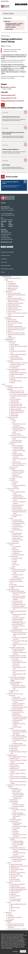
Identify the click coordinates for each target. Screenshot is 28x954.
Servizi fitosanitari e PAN (16, 404)
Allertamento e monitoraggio (20, 826)
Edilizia (14, 483)
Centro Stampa (9, 29)
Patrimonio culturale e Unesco (20, 510)
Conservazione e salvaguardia (20, 437)
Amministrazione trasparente (15, 310)
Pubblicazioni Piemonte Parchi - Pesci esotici (11, 101)
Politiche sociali (14, 556)
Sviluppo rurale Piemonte (16, 631)
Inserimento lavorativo (18, 578)
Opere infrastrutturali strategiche (18, 776)
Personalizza (15, 951)
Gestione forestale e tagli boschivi (19, 451)
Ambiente (12, 419)
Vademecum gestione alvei (7, 95)
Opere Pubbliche (14, 801)
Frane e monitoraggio (18, 844)
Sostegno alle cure (14, 868)
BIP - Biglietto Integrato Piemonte (18, 757)
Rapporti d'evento (17, 790)
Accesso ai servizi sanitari (16, 864)
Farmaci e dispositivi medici (16, 869)
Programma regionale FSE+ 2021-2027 (19, 593)
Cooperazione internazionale (17, 586)
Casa (11, 583)
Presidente (10, 281)
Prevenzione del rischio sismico (17, 848)
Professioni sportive (17, 530)
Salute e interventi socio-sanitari (19, 572)
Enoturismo (15, 541)
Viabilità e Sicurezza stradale (17, 763)
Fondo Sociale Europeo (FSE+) (17, 591)
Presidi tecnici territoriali (16, 858)
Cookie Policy (9, 948)
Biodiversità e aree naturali (16, 435)
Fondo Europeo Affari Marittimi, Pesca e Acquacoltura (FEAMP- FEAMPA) (17, 678)
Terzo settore (16, 565)
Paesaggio (12, 478)
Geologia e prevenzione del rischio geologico (18, 838)
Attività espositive (17, 507)
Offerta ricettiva (17, 538)
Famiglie (15, 561)
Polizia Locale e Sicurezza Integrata (18, 346)
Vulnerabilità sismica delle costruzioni (19, 853)
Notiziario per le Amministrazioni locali (18, 352)
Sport (11, 518)
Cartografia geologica (18, 841)
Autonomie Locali (12, 341)
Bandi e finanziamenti (13, 321)
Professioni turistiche (18, 536)
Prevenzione (13, 871)
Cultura (12, 490)
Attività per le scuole (18, 705)
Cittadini (10, 914)
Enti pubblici (10, 916)
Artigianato (13, 894)
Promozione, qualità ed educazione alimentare (18, 396)
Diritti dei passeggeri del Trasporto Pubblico (18, 761)
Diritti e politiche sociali (13, 543)
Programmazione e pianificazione (17, 823)
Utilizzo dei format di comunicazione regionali (16, 335)
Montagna (12, 469)
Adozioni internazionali (15, 579)
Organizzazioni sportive (18, 522)
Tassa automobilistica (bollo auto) (18, 904)
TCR (11, 909)
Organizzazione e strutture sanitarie (18, 866)
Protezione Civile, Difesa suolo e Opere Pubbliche (17, 785)
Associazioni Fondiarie (18, 470)
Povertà (15, 560)
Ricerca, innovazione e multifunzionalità (15, 400)
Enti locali (12, 343)
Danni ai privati (16, 791)
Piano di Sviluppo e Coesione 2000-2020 (19, 663)
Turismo (12, 531)
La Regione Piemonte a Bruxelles (15, 303)
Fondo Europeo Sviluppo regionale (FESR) (18, 612)
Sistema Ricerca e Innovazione (17, 884)
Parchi (14, 439)
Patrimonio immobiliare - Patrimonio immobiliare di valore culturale (14, 24)
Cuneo (2, 226)
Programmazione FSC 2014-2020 (20, 671)
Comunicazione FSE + (18, 601)
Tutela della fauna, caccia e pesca (18, 407)
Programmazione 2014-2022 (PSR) (20, 645)
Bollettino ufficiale (12, 320)
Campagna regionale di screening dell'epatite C (15, 926)
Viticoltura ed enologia (15, 409)
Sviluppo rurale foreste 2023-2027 (20, 459)
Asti (2, 223)
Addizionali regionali (15, 907)
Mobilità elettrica (14, 768)
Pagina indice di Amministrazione (13, 278)
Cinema (15, 517)
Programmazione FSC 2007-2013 (20, 674)
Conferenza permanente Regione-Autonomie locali (18, 355)
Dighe (14, 818)
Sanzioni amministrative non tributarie (17, 328)
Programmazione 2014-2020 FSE (20, 608)
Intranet (3, 272)
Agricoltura (10, 389)
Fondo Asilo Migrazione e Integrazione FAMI (16, 683)
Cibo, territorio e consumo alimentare (19, 394)
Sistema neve (16, 528)
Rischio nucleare (17, 434)
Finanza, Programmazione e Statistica (17, 369)
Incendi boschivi (16, 828)
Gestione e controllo (17, 603)
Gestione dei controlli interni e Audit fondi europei (17, 314)
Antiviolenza (16, 550)
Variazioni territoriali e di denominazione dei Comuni (16, 358)
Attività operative (17, 861)
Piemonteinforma (12, 290)
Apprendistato (16, 714)
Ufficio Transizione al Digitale (15, 298)
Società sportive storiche (19, 523)
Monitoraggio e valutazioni (19, 604)
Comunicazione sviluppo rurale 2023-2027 (20, 641)
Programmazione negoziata (17, 374)
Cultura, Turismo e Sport (13, 488)
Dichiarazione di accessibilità (7, 252)
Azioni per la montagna (18, 472)
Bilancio (12, 376)
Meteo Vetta (16, 475)
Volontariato (16, 831)
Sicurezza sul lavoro (15, 874)
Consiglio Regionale (12, 285)
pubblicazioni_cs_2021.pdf (8, 87)
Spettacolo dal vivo (17, 515)
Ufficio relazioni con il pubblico (15, 323)
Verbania (11, 225)
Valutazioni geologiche (18, 843)
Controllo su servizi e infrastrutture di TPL (19, 779)
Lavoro (12, 728)
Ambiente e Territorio (13, 417)
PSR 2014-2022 (14, 414)
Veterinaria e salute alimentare (17, 872)
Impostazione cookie (7, 242)
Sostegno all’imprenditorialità (20, 737)
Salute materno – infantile (16, 876)
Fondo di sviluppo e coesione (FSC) (18, 657)
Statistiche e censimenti (16, 406)
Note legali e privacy (5, 255)
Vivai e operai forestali (18, 465)
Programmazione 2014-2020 (20, 629)
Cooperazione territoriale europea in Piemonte (19, 650)
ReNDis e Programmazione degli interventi (19, 815)
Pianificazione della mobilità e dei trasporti (18, 771)
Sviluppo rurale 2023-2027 (16, 412)
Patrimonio (7, 21)
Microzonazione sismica (18, 856)
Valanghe (15, 846)
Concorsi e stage (12, 311)
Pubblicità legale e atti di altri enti (16, 329)
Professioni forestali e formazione (18, 456)
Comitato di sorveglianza (19, 606)
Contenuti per (8, 912)
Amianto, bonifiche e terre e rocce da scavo (19, 424)
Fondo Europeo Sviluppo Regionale (18, 889)
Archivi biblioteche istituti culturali (19, 492)
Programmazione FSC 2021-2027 (20, 668)
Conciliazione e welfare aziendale (18, 745)
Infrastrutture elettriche (18, 805)
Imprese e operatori (17, 454)
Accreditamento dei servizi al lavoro (20, 741)
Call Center (10, 325)
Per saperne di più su (14, 117)
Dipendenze (13, 877)
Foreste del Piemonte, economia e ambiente (18, 448)
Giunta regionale (12, 283)
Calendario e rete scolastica (19, 699)
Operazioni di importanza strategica (19, 598)
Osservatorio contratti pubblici (15, 326)
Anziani (14, 563)
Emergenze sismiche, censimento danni (18, 797)
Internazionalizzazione (15, 899)
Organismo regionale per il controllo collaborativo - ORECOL (16, 300)
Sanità (9, 863)
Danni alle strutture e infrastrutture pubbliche (18, 794)
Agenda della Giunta (12, 288)
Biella (2, 225)
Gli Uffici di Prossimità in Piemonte (16, 924)
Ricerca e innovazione (15, 881)
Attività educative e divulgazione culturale (18, 496)
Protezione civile (14, 821)
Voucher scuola (16, 697)
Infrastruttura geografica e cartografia (19, 486)
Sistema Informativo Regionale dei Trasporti (18, 782)
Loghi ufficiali (4, 262)
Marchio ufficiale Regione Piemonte (16, 333)
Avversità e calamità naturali (17, 392)
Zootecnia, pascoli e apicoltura (17, 411)
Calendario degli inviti (18, 619)
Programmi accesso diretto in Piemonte (20, 653)
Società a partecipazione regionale (16, 316)
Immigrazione (16, 553)
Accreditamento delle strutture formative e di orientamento (20, 718)
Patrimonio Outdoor (17, 477)
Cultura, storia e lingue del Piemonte (19, 502)
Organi (6, 280)
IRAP (11, 906)
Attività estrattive (14, 892)
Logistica (15, 829)
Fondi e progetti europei (13, 589)
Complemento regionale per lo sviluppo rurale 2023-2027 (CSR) (20, 634)
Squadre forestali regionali (19, 859)
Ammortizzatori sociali (18, 738)
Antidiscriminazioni (17, 551)
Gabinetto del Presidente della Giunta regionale (16, 295)
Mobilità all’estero (17, 715)
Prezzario (15, 803)
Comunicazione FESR (18, 624)
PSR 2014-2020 (17, 462)
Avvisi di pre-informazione (19, 596)
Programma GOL (14, 750)
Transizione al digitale (15, 901)
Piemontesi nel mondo (18, 505)
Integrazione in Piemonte (19, 685)
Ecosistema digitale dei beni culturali (19, 499)
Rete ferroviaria (14, 765)
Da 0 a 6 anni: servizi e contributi (18, 701)
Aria (14, 422)
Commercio (13, 897)
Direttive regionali (17, 727)
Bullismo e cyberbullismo (19, 704)
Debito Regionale (14, 371)
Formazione (16, 833)
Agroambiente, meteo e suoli (17, 391)
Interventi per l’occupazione (19, 730)
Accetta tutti (23, 951)
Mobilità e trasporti (12, 755)
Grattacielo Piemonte (13, 308)
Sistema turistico (17, 535)
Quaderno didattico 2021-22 (8, 98)
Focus (9, 922)
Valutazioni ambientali (18, 427)
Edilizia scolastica (14, 747)
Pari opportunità (17, 546)
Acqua (14, 421)
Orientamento (13, 748)
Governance (16, 659)
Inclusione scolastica (18, 709)
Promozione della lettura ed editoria (19, 512)
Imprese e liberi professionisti (15, 917)
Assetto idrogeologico (18, 813)
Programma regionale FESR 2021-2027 (19, 615)
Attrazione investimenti (15, 891)
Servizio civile (13, 584)
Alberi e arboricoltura (18, 445)
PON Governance (14, 690)
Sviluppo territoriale (15, 886)
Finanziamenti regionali (18, 806)
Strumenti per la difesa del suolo (19, 810)
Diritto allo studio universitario (20, 707)
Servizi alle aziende (14, 402)
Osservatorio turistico (18, 540)
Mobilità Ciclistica (14, 758)
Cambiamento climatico (15, 442)
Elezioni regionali (14, 344)
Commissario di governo (16, 820)
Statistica (12, 382)
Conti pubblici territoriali (16, 381)
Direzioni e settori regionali (14, 293)
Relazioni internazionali (13, 305)
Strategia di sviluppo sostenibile (15, 387)
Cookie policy (4, 259)
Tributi (9, 902)
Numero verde (4, 231)
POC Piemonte (16, 666)
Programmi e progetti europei (17, 647)
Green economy (14, 467)
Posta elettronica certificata (7, 269)
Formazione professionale (16, 710)
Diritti (11, 545)
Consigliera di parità (17, 743)
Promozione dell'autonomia (19, 570)
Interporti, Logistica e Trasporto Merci (17, 774)
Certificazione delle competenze (17, 721)
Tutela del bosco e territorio (19, 464)
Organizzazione (9, 291)
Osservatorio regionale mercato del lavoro (18, 752)
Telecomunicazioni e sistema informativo (19, 835)
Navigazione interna (15, 767)
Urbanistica (15, 482)
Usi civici (12, 349)
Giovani (14, 548)
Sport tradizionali (17, 525)
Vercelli (10, 226)
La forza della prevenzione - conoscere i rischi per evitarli (17, 929)
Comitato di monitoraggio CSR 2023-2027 (20, 638)
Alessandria (4, 221)
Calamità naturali (14, 788)
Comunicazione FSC (17, 661)
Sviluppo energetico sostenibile (17, 887)
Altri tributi (12, 911)
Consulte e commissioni (13, 286)
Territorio (12, 480)
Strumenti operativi (15, 879)
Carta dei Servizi (11, 338)
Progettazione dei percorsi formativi (19, 724)
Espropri (12, 348)
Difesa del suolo (14, 808)
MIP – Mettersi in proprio (19, 735)
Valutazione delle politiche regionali (18, 377)
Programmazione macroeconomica (18, 373)
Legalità (12, 588)
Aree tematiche (8, 386)
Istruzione (12, 695)
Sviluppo (10, 882)
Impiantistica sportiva (18, 526)
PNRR (11, 692)
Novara (10, 221)
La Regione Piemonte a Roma (15, 306)
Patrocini (10, 331)
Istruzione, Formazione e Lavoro (15, 694)
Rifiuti (14, 432)
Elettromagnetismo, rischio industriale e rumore (19, 429)
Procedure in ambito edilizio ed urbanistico (20, 850)
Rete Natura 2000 (17, 440)
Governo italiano (5, 1)
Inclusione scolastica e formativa (18, 575)
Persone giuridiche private (16, 581)
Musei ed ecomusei (17, 508)
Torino (10, 223)
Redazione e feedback (5, 265)
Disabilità (12, 568)
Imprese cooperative (15, 896)
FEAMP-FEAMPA (14, 416)
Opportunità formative (18, 712)
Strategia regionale (17, 520)
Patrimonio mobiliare (11, 27)
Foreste (12, 444)
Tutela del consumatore (18, 555)
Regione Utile (8, 318)
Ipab (14, 566)
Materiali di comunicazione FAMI (19, 688)
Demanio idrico (13, 800)
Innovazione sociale (17, 558)
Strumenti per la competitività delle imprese (20, 732)
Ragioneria (12, 379)
